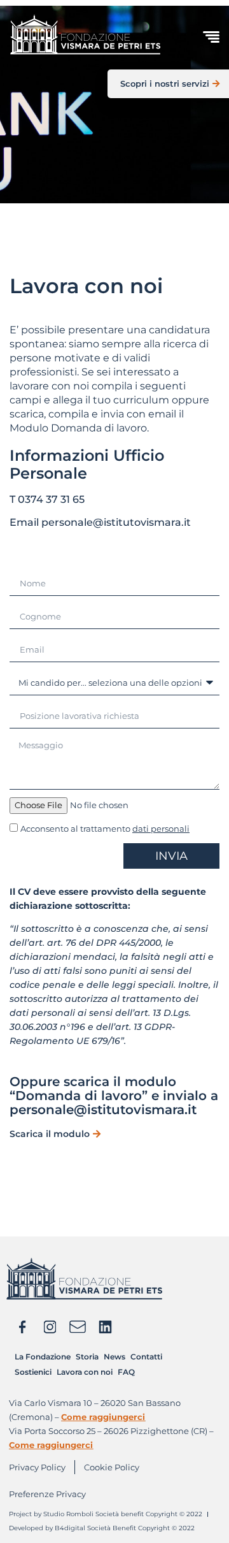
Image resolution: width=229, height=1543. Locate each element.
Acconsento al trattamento (105, 828)
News (114, 1356)
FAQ (126, 1372)
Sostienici (33, 1372)
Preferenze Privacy (47, 1494)
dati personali (161, 828)
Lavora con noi (85, 1372)
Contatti (146, 1356)
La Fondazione (43, 1356)
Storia (87, 1356)
